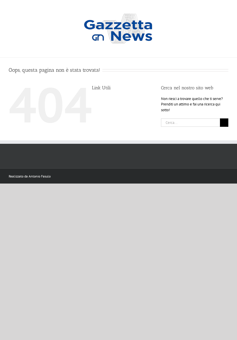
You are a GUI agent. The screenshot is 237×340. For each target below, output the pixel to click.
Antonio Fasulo (40, 176)
